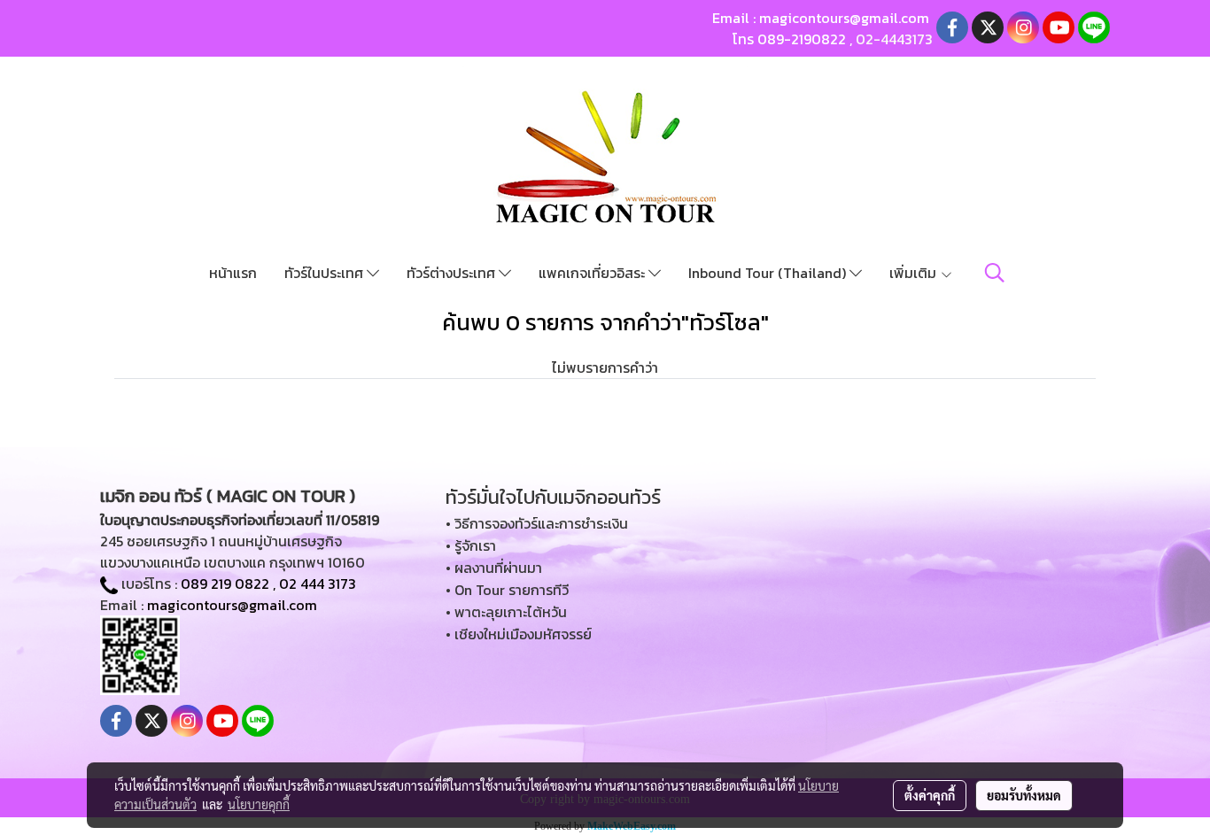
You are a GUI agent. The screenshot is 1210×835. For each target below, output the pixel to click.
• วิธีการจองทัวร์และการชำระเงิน (537, 523)
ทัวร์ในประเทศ (325, 272)
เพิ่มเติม (914, 272)
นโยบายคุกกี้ (259, 804)
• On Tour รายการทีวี (507, 589)
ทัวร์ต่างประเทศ (453, 272)
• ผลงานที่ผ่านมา (494, 567)
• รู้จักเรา (471, 545)
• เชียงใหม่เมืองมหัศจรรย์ (519, 634)
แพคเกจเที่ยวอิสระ (593, 272)
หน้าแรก (233, 272)
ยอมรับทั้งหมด (1024, 795)
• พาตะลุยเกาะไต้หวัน (506, 611)
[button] (994, 273)
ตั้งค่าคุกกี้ (929, 795)
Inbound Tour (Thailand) (768, 272)
